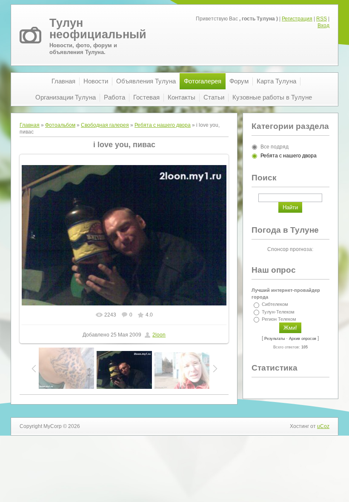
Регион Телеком (279, 319)
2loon (159, 335)
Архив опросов (302, 339)
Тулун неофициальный (97, 29)
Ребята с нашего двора (162, 125)
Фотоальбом (60, 125)
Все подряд (274, 147)
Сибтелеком (275, 304)
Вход (323, 26)
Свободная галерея (105, 125)
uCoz (323, 426)
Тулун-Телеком (278, 311)
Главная (30, 125)
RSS (321, 19)
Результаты (274, 339)
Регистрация (297, 19)
